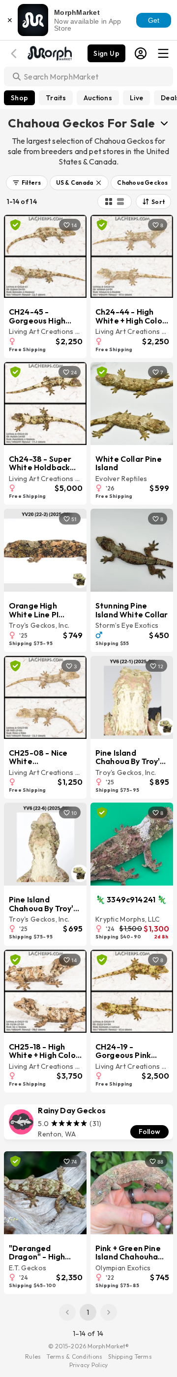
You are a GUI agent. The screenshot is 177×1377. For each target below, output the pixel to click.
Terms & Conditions (74, 1356)
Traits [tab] (56, 97)
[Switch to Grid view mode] (109, 201)
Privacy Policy (88, 1365)
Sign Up (106, 53)
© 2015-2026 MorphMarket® (88, 1346)
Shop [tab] (19, 97)
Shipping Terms (129, 1356)
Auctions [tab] (98, 97)
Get (154, 20)
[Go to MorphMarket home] (49, 52)
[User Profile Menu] (140, 53)
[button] (27, 182)
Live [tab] (136, 97)
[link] (88, 1121)
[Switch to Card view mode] (120, 201)
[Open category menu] (164, 123)
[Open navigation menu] (163, 53)
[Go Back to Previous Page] (15, 53)
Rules (33, 1356)
